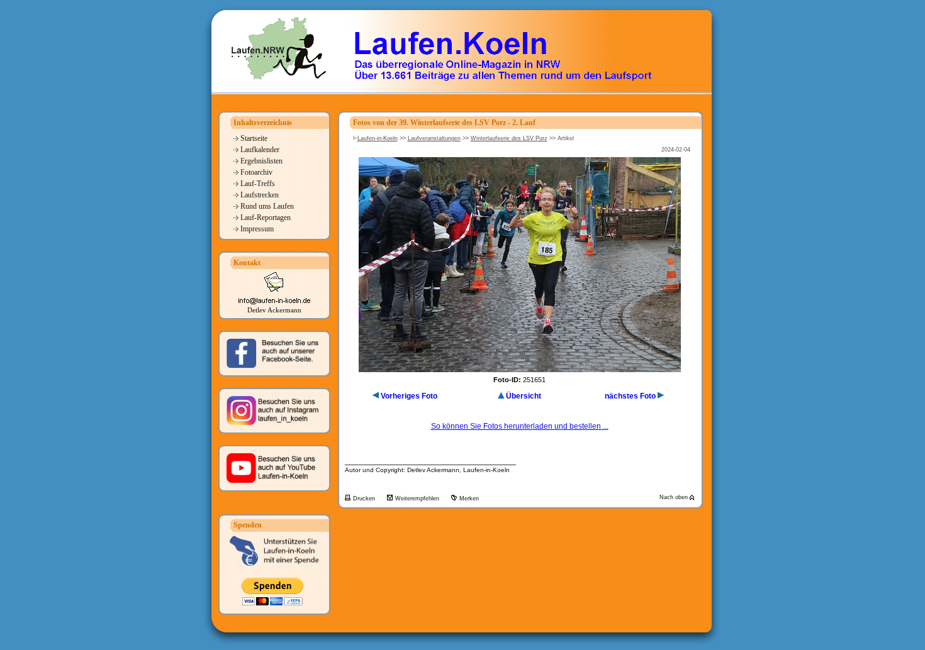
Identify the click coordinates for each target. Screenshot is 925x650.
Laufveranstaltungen (434, 138)
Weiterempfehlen (418, 498)
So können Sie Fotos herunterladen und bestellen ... (519, 426)
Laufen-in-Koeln (377, 138)
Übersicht (523, 396)
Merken (469, 498)
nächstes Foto (630, 396)
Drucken (365, 498)
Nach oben (674, 497)
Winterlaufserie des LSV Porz (509, 138)
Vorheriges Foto (409, 396)
